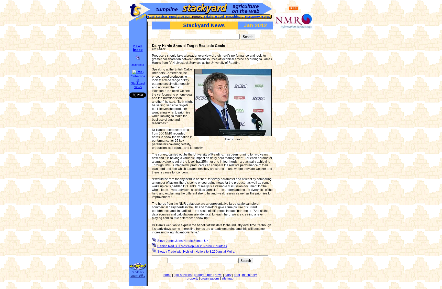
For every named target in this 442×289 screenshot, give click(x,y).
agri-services (183, 275)
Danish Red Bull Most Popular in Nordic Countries (192, 246)
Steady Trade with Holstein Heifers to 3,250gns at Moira (196, 251)
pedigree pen (203, 275)
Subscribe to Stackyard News (138, 82)
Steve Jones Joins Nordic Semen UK (182, 241)
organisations (210, 278)
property (192, 278)
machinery (249, 275)
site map (228, 278)
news (218, 275)
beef (237, 275)
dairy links (137, 64)
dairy (228, 275)
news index (138, 48)
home (167, 275)
